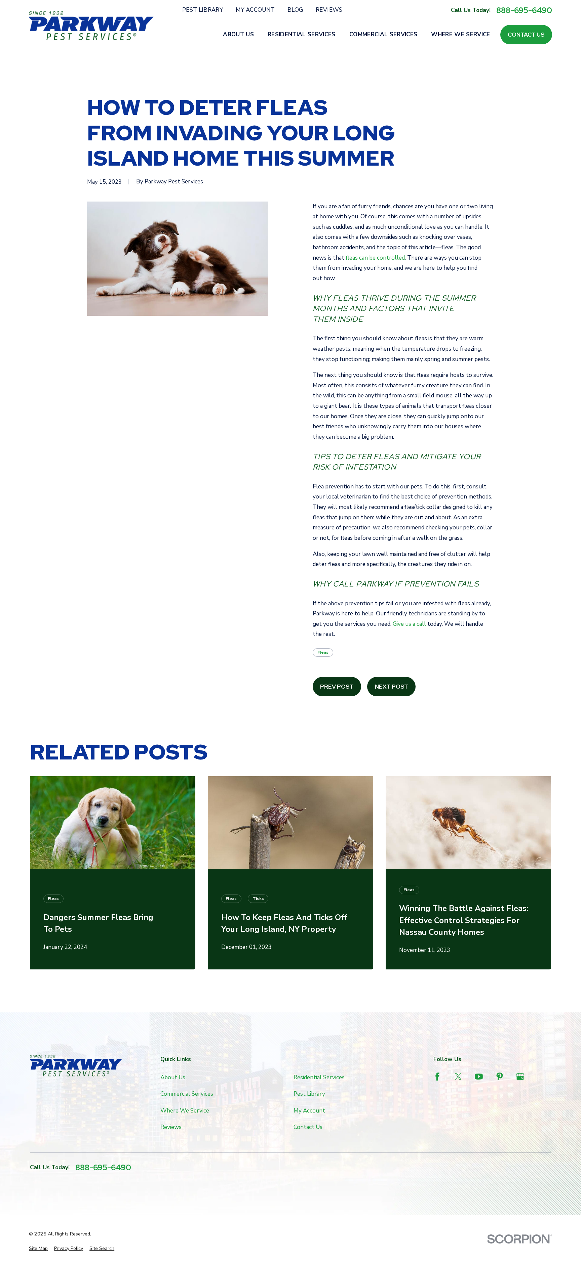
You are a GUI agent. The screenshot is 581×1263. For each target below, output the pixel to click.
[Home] (91, 26)
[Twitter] (458, 1077)
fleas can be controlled (375, 258)
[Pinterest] (500, 1077)
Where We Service (184, 1111)
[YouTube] (479, 1077)
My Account (255, 10)
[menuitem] (38, 1248)
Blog (295, 10)
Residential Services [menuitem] (302, 34)
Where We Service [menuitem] (460, 34)
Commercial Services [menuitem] (383, 34)
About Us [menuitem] (238, 34)
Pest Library (202, 10)
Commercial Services (186, 1094)
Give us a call (409, 624)
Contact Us (526, 34)
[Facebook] (437, 1077)
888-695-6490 (524, 10)
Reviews (329, 10)
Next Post (391, 686)
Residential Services (319, 1077)
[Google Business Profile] (520, 1077)
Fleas (322, 652)
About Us (172, 1077)
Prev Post (336, 686)
